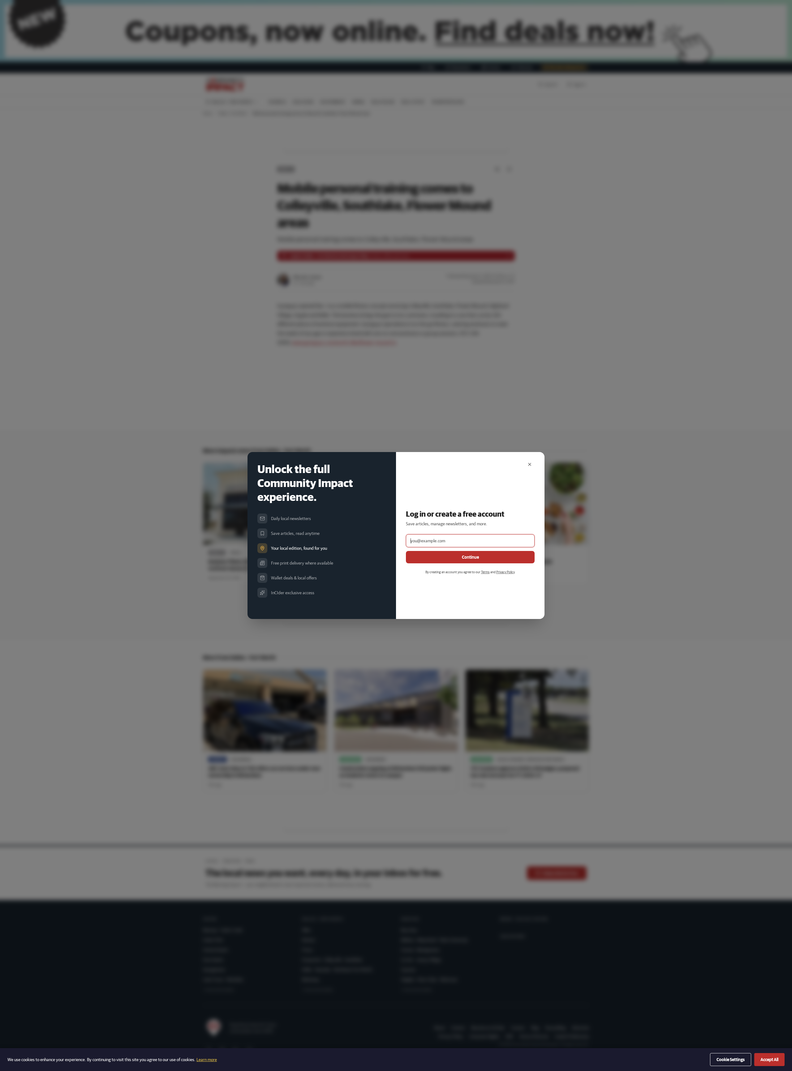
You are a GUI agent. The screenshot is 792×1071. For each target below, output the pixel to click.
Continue (470, 557)
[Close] (530, 464)
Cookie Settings (731, 1059)
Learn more (206, 1059)
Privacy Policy (505, 572)
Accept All (769, 1059)
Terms (485, 572)
